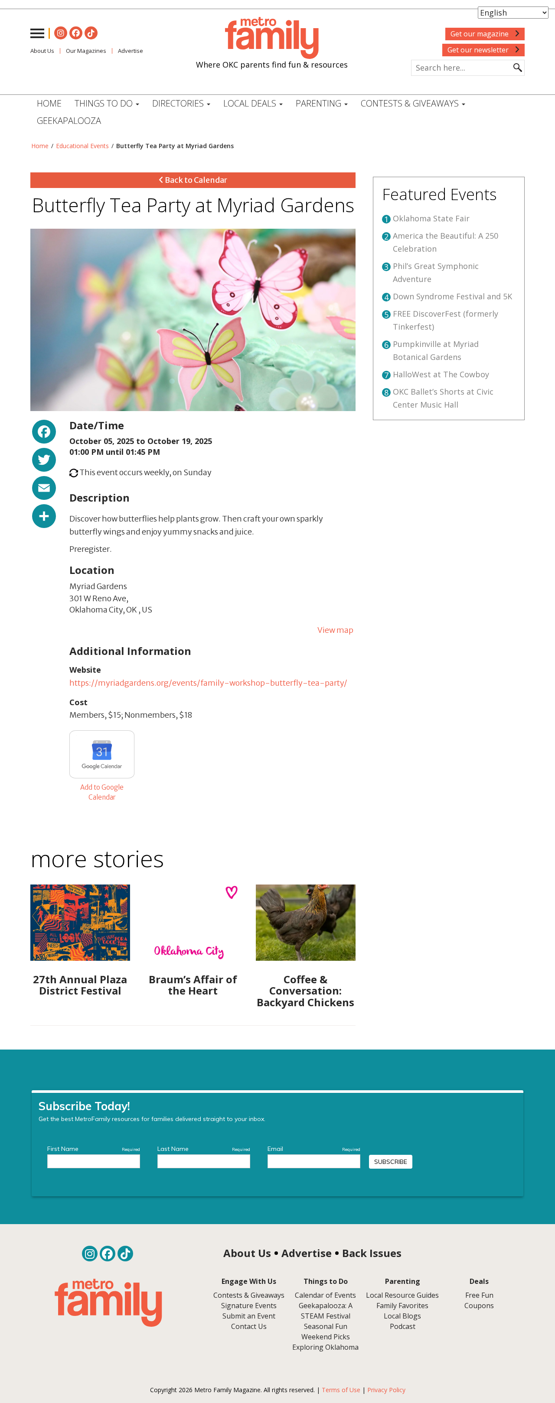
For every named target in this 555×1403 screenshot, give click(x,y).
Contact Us (249, 1326)
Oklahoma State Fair (431, 218)
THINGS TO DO (105, 103)
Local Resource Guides (402, 1295)
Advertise (130, 51)
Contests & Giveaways (411, 103)
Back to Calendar (195, 180)
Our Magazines (86, 51)
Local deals (250, 103)
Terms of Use (341, 1390)
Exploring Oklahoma (325, 1347)
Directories (179, 103)
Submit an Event (248, 1316)
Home (49, 103)
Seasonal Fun (325, 1326)
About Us (42, 51)
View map (335, 630)
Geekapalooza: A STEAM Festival (326, 1311)
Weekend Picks (325, 1336)
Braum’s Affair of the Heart (193, 985)
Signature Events (249, 1305)
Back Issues (372, 1253)
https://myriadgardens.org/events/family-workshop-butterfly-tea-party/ (208, 683)
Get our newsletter (478, 50)
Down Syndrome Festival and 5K (452, 296)
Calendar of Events (325, 1295)
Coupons (479, 1305)
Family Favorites (402, 1305)
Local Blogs (402, 1316)
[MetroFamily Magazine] (272, 38)
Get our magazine (480, 34)
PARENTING (319, 103)
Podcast (402, 1326)
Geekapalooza (69, 120)
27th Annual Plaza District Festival (80, 985)
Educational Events (82, 146)
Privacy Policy (386, 1390)
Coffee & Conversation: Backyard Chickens (305, 990)
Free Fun (479, 1295)
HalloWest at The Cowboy (441, 374)
